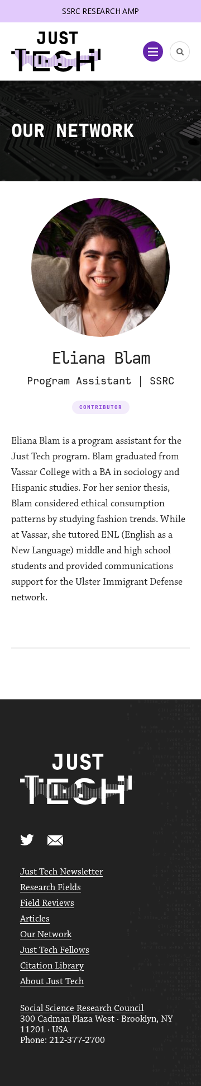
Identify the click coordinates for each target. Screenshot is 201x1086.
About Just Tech (52, 982)
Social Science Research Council (81, 1008)
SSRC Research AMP (100, 11)
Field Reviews (47, 903)
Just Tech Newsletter (61, 872)
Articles (35, 919)
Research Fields (50, 888)
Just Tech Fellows (54, 950)
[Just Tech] (55, 51)
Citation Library (52, 966)
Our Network (45, 935)
